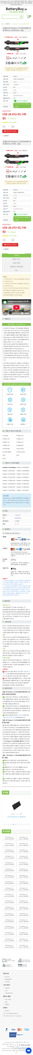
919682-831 (20, 445)
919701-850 (20, 449)
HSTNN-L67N (20, 452)
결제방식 (7, 1004)
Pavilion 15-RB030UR (22, 487)
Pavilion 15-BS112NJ (22, 474)
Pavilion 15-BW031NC (9, 480)
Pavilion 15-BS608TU (22, 477)
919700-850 (6, 449)
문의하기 (7, 1010)
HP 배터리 (7, 24)
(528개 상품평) (12, 122)
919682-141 (20, 442)
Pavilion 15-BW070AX (22, 480)
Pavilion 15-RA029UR (22, 484)
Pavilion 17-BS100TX (22, 490)
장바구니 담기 (11, 131)
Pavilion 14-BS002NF (22, 467)
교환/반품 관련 (9, 993)
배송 (6, 1002)
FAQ (6, 990)
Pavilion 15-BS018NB (9, 474)
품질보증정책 (8, 979)
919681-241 (6, 439)
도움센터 (7, 988)
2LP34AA (5, 435)
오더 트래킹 (8, 999)
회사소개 (7, 976)
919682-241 (6, 445)
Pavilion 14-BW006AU (22, 471)
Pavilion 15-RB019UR (9, 487)
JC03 (4, 455)
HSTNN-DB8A (7, 452)
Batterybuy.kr (19, 1042)
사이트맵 (7, 981)
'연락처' (20, 715)
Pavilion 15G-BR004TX (9, 484)
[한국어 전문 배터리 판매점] (16, 12)
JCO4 (4, 458)
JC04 (17, 455)
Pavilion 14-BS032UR (9, 471)
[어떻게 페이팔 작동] (16, 1037)
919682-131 (6, 442)
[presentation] (16, 255)
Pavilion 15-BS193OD (9, 477)
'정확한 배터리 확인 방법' (9, 717)
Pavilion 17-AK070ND (9, 490)
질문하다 (6, 135)
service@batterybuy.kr (12, 1013)
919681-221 (20, 435)
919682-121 (20, 439)
